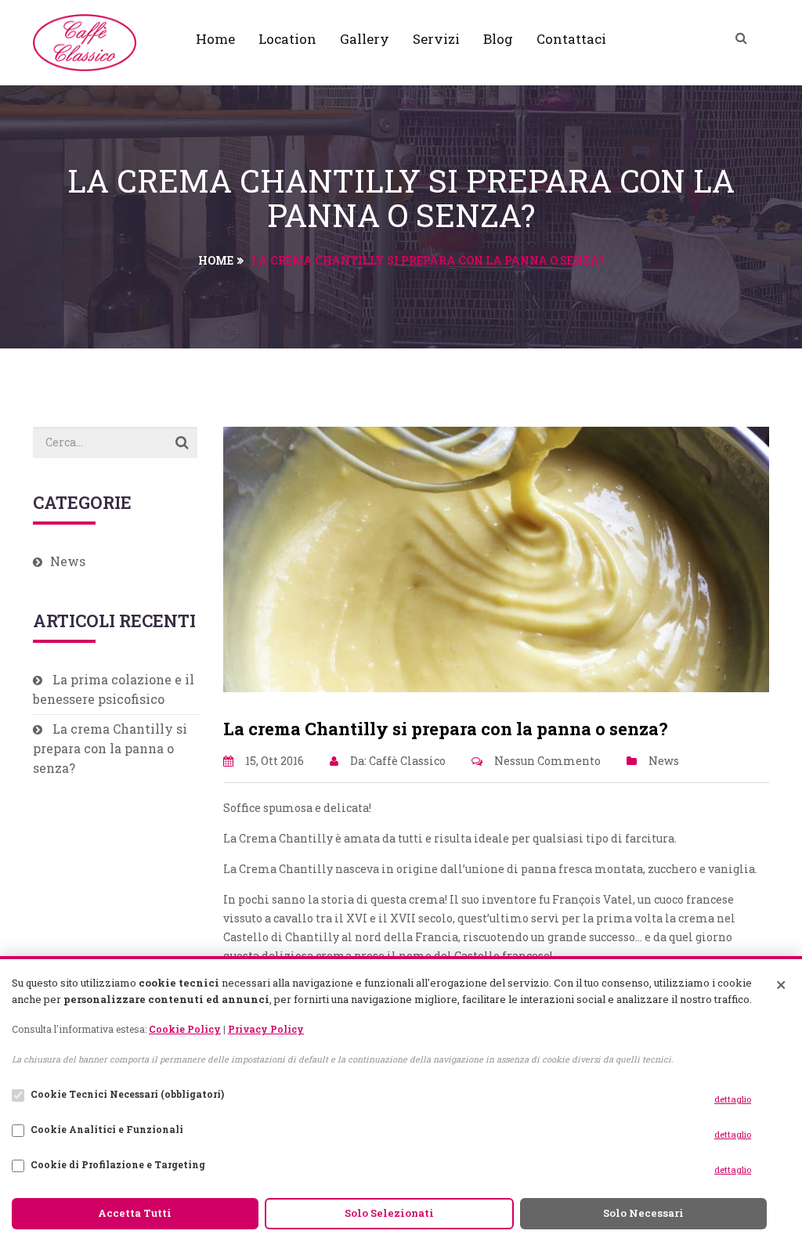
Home (215, 39)
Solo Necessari (643, 1213)
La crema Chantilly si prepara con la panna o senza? (110, 748)
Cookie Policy (185, 1029)
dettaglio (732, 1099)
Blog (498, 39)
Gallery (364, 39)
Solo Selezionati (389, 1213)
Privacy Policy (266, 1029)
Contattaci (571, 39)
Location (287, 39)
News (663, 760)
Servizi (436, 39)
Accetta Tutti (135, 1213)
